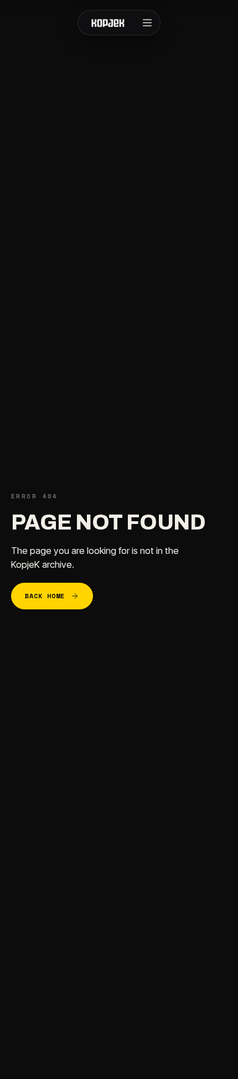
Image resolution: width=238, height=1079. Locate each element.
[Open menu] (147, 23)
